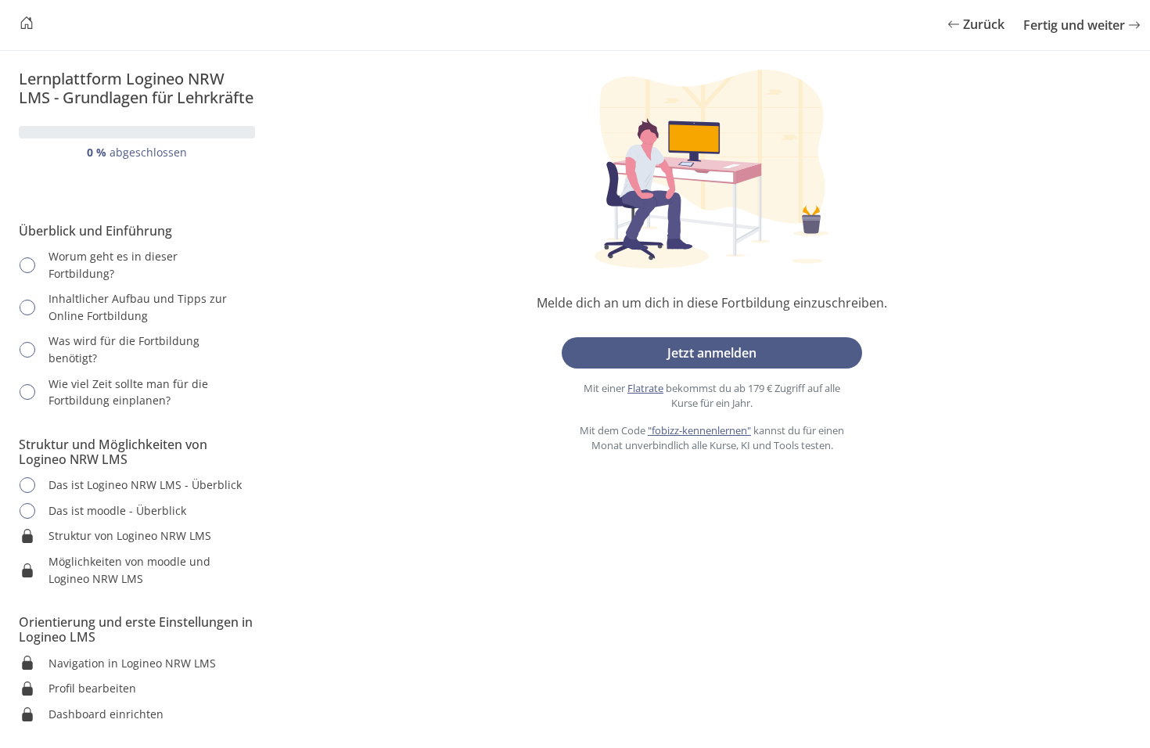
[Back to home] (26, 25)
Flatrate (645, 388)
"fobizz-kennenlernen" (699, 430)
